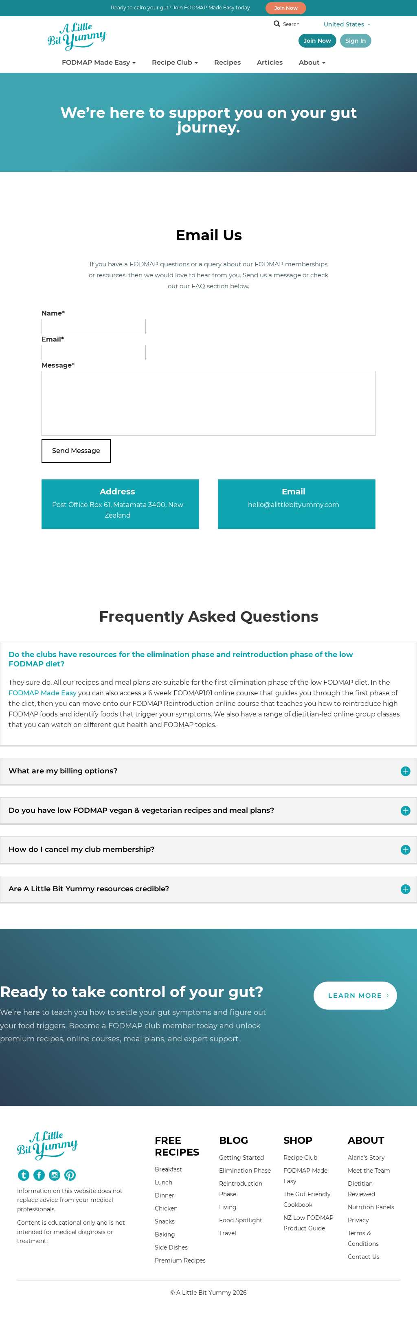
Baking (165, 1234)
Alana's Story (366, 1157)
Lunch (163, 1182)
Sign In (355, 40)
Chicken (166, 1208)
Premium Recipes (180, 1260)
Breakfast (168, 1169)
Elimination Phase (245, 1170)
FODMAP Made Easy (97, 62)
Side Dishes (171, 1247)
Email (53, 339)
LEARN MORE (355, 995)
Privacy (358, 1220)
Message (58, 365)
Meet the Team (369, 1170)
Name (53, 313)
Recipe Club (173, 62)
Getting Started (241, 1157)
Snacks (165, 1221)
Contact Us (364, 1256)
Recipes (227, 62)
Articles (270, 62)
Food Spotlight (240, 1220)
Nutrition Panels (371, 1207)
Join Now (286, 8)
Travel (227, 1233)
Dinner (164, 1195)
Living (228, 1207)
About (310, 62)
